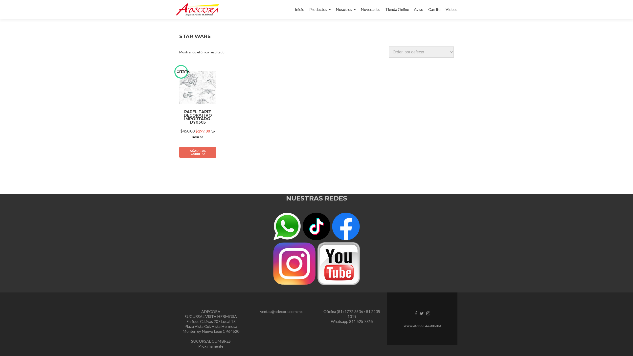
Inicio (299, 9)
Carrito (434, 9)
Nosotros (344, 9)
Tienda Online (397, 9)
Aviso (418, 9)
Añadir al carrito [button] (198, 152)
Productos (318, 9)
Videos (451, 9)
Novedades (370, 9)
